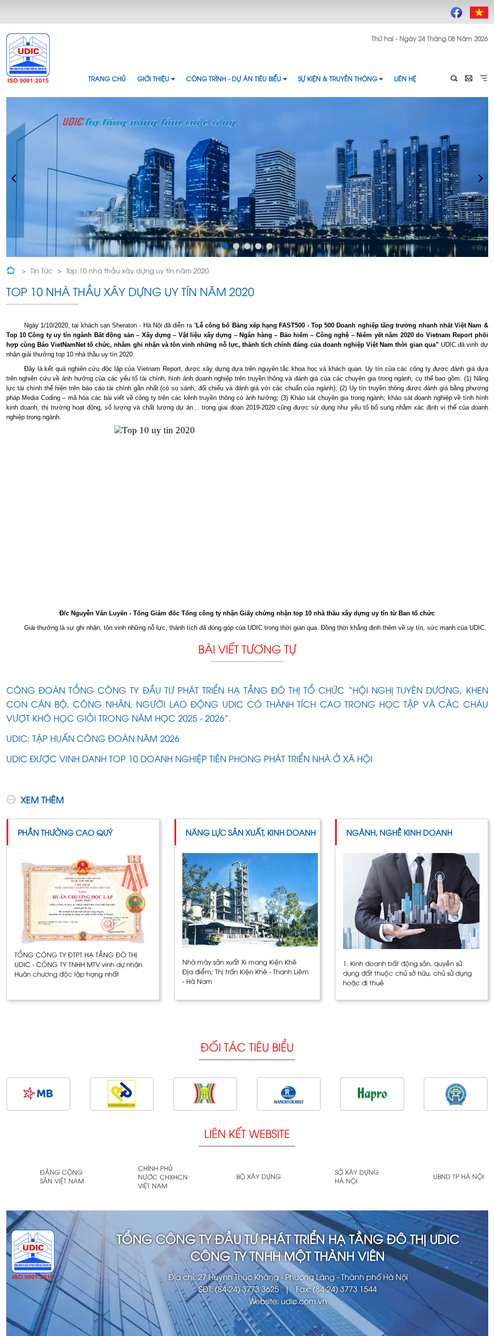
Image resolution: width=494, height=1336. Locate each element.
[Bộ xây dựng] (216, 1177)
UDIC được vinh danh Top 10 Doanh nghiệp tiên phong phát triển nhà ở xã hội (189, 758)
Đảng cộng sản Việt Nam (62, 1176)
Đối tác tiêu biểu (247, 1046)
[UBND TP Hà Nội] (412, 1177)
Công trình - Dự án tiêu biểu (233, 78)
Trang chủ (107, 78)
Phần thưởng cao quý (65, 832)
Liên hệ (405, 78)
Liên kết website (247, 1132)
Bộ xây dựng (258, 1176)
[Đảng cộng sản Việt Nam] (19, 1177)
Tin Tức (41, 270)
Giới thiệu (153, 78)
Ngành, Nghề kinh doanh (399, 832)
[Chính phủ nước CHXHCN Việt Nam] (117, 1177)
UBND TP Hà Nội (458, 1176)
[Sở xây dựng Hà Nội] (314, 1177)
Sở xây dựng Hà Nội (357, 1176)
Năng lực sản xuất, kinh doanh (251, 832)
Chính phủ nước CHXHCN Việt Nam (163, 1177)
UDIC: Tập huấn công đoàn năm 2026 (92, 738)
